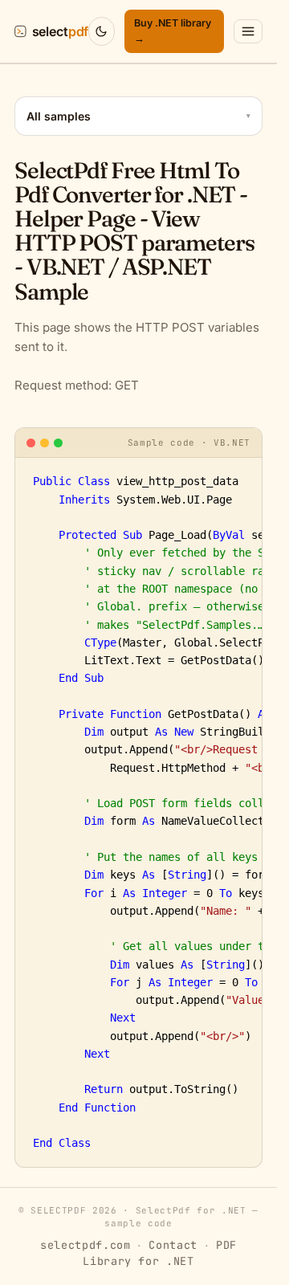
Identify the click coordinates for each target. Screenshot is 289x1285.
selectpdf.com (85, 1245)
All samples (138, 116)
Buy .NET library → (172, 30)
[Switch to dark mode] (101, 31)
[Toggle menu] (248, 31)
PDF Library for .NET (160, 1253)
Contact (173, 1245)
